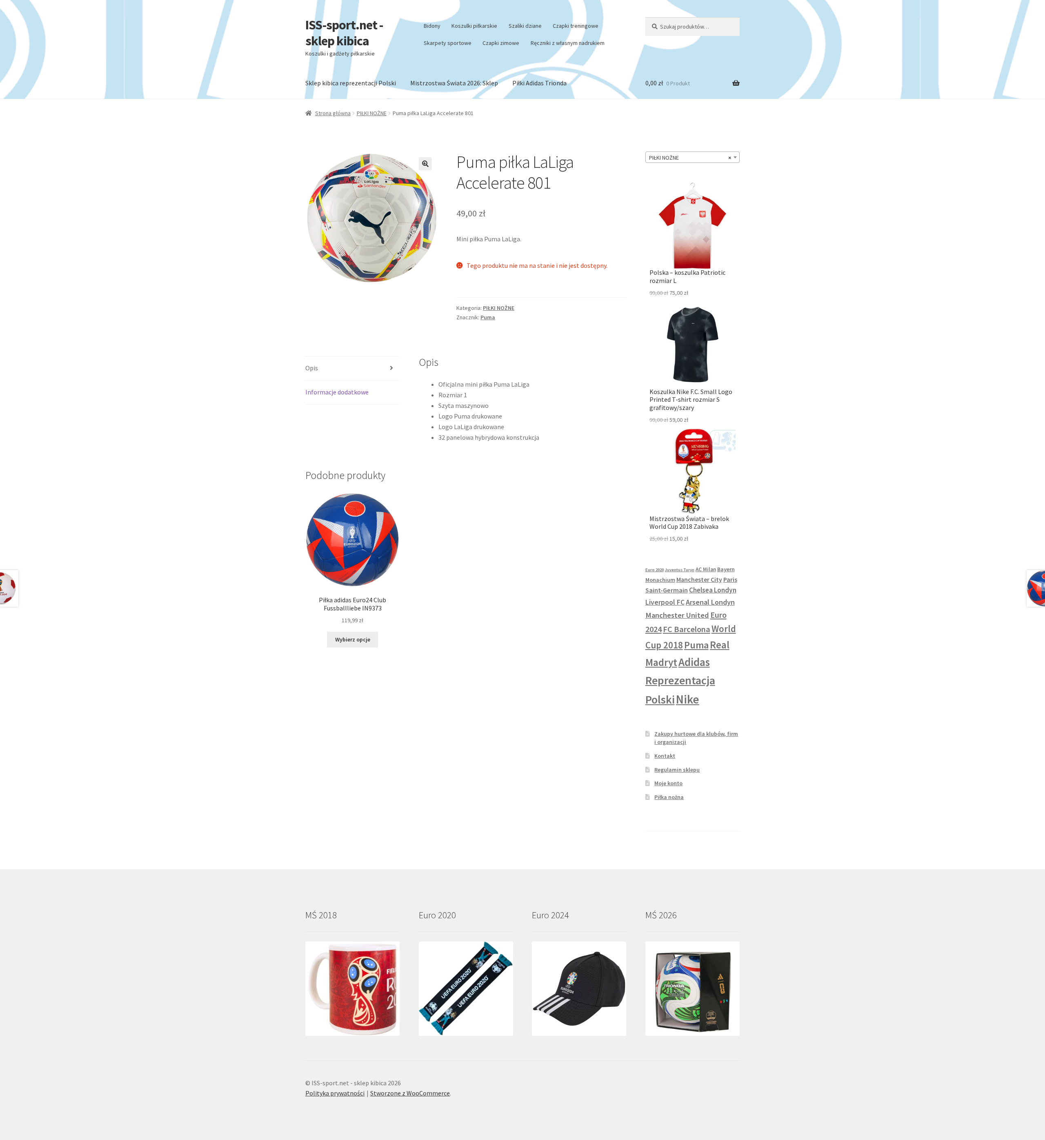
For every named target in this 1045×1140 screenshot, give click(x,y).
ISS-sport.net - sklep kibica (344, 33)
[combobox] (692, 157)
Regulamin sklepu (677, 769)
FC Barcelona (686, 629)
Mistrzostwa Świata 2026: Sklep (454, 83)
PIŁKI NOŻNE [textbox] (690, 157)
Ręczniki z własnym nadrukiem (568, 43)
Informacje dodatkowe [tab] (337, 392)
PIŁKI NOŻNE (372, 113)
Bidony (432, 25)
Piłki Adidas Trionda (539, 83)
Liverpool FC (665, 602)
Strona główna (333, 113)
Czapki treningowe (575, 25)
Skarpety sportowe (447, 43)
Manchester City (699, 579)
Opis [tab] (311, 368)
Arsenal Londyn (710, 602)
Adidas (694, 662)
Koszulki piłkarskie (474, 25)
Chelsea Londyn (712, 590)
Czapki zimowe (500, 43)
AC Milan (706, 569)
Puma (487, 317)
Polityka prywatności (335, 1093)
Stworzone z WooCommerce (410, 1093)
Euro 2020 (654, 569)
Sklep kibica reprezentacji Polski (350, 83)
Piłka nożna (669, 797)
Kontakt (664, 755)
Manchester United (677, 615)
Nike (687, 699)
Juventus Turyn (679, 569)
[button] (425, 163)
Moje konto (668, 783)
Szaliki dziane (525, 25)
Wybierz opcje (352, 639)
